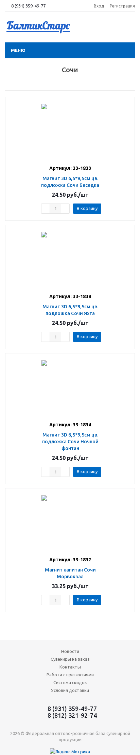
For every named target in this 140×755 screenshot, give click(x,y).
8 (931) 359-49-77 (28, 5)
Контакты (70, 666)
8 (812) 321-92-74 (72, 715)
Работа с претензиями (70, 674)
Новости (70, 651)
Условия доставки (70, 690)
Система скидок (70, 682)
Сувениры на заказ (70, 659)
